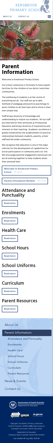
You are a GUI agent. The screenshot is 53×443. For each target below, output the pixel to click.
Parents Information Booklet (25, 181)
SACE (31, 429)
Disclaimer (23, 424)
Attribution (39, 424)
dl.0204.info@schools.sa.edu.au (33, 426)
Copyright (14, 424)
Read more (10, 203)
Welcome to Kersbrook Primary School (21, 170)
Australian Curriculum (19, 429)
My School (38, 429)
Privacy (31, 424)
